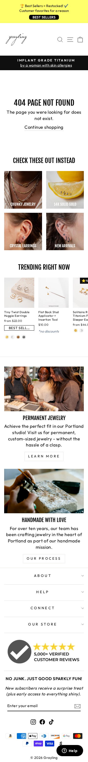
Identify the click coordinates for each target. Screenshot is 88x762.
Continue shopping (44, 127)
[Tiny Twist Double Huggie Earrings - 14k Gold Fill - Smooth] (7, 337)
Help (42, 592)
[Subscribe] (77, 706)
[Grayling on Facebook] (42, 722)
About (43, 575)
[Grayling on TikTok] (51, 722)
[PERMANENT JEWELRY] (44, 389)
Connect (43, 608)
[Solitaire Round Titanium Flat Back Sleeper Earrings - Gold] (75, 330)
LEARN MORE (44, 456)
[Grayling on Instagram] (33, 722)
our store (42, 624)
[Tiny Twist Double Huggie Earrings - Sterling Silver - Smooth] (12, 337)
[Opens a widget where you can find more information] (69, 751)
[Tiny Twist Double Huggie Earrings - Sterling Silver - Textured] (24, 337)
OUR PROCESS (44, 558)
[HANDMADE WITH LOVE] (44, 491)
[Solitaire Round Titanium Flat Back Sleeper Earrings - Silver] (81, 330)
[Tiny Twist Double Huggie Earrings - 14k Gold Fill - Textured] (18, 337)
